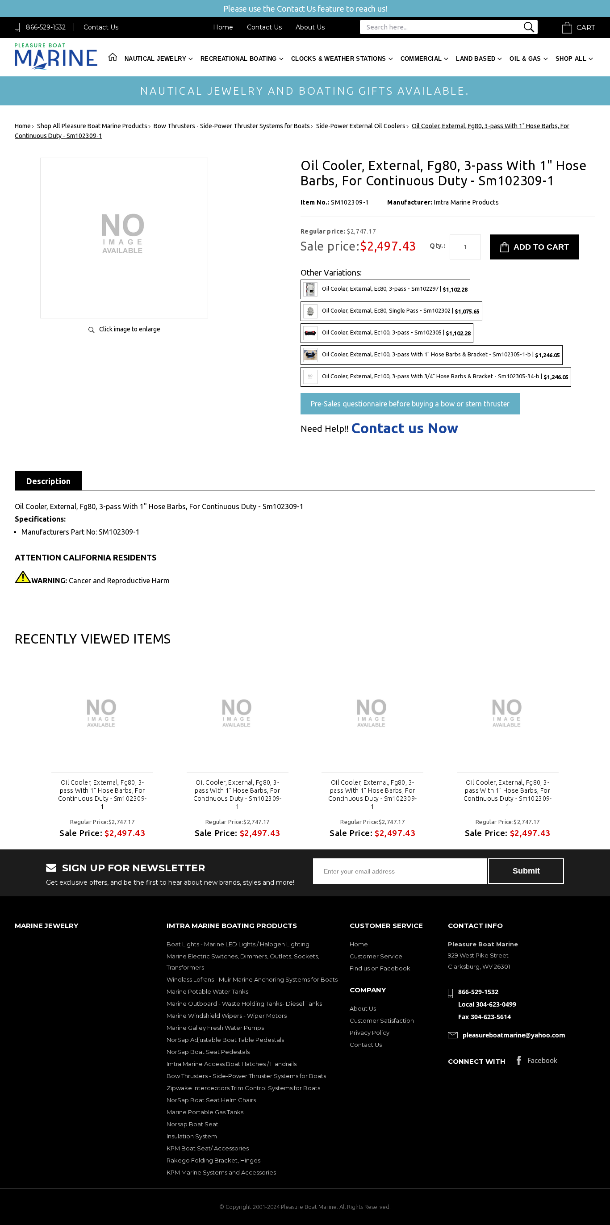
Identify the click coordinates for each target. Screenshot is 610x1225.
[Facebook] (537, 1062)
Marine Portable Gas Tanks (205, 1112)
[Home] (56, 67)
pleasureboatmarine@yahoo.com (514, 1035)
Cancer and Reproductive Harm (100, 581)
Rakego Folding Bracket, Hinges (213, 1160)
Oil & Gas (525, 58)
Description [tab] (48, 481)
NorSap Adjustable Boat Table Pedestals (225, 1039)
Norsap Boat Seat (192, 1124)
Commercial (421, 58)
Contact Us (101, 27)
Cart (586, 27)
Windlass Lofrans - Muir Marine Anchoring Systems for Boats (252, 979)
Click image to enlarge (129, 329)
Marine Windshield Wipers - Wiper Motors (227, 1015)
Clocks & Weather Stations (338, 58)
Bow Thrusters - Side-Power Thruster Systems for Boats (246, 1075)
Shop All (571, 58)
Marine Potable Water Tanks (207, 991)
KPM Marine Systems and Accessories (221, 1172)
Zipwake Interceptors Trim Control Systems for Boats (243, 1087)
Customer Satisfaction (382, 1020)
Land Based (475, 58)
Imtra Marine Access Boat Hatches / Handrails (232, 1063)
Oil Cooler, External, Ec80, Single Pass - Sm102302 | (401, 310)
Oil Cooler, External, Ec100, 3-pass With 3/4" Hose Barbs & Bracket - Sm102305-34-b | (445, 376)
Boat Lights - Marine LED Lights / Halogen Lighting (238, 944)
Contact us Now (404, 428)
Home (223, 27)
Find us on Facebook (380, 968)
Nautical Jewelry (155, 58)
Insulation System (192, 1136)
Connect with (477, 1061)
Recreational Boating (239, 58)
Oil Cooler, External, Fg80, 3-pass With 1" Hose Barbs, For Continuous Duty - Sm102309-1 (102, 794)
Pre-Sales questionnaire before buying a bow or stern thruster (410, 404)
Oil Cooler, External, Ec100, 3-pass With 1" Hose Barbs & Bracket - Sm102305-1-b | (441, 354)
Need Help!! (325, 428)
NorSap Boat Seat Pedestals (208, 1051)
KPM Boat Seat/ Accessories (208, 1148)
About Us (310, 27)
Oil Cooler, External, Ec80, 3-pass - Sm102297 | (395, 288)
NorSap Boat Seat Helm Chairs (211, 1100)
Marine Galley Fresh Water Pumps (215, 1027)
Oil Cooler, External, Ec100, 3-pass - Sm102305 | (396, 332)
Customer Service (376, 956)
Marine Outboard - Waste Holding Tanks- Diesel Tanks (244, 1003)
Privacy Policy (369, 1032)
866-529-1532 (46, 27)
